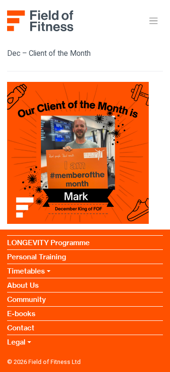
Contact (20, 327)
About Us (23, 285)
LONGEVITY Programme (48, 242)
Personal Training (36, 256)
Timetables (26, 270)
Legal (16, 341)
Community (26, 299)
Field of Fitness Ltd (54, 361)
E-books (21, 313)
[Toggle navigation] (153, 21)
